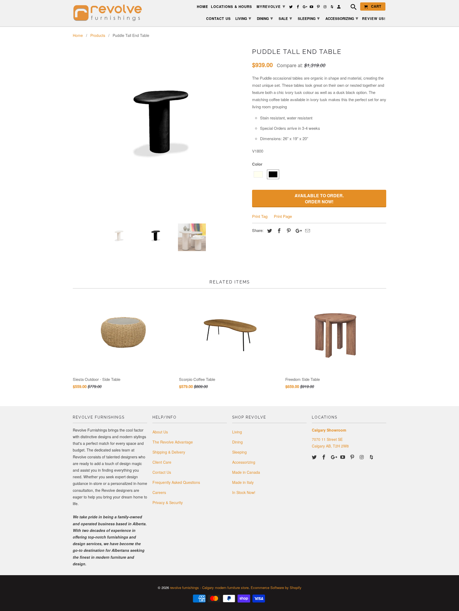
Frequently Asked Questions (176, 482)
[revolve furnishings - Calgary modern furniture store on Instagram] (362, 456)
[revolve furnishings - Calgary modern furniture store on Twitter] (315, 456)
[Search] (351, 8)
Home (202, 7)
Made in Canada (246, 472)
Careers (159, 492)
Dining (237, 442)
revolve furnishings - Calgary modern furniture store (209, 587)
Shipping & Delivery (168, 452)
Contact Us (161, 472)
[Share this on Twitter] (269, 230)
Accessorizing (243, 462)
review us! (373, 18)
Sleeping (239, 452)
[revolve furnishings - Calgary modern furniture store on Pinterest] (353, 456)
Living (237, 431)
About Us (160, 431)
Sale (285, 18)
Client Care (161, 462)
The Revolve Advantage (172, 442)
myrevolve (271, 6)
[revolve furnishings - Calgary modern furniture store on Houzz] (372, 456)
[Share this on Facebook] (278, 230)
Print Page (283, 216)
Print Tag (259, 216)
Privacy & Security (167, 502)
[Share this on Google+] (297, 230)
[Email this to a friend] (307, 230)
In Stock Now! (243, 492)
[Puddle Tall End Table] (160, 113)
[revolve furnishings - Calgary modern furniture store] (110, 13)
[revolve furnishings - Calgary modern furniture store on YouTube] (343, 456)
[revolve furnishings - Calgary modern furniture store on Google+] (334, 456)
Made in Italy (243, 482)
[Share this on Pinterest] (288, 230)
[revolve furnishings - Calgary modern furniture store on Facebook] (324, 456)
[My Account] (339, 8)
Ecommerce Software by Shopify (276, 587)
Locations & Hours (231, 7)
